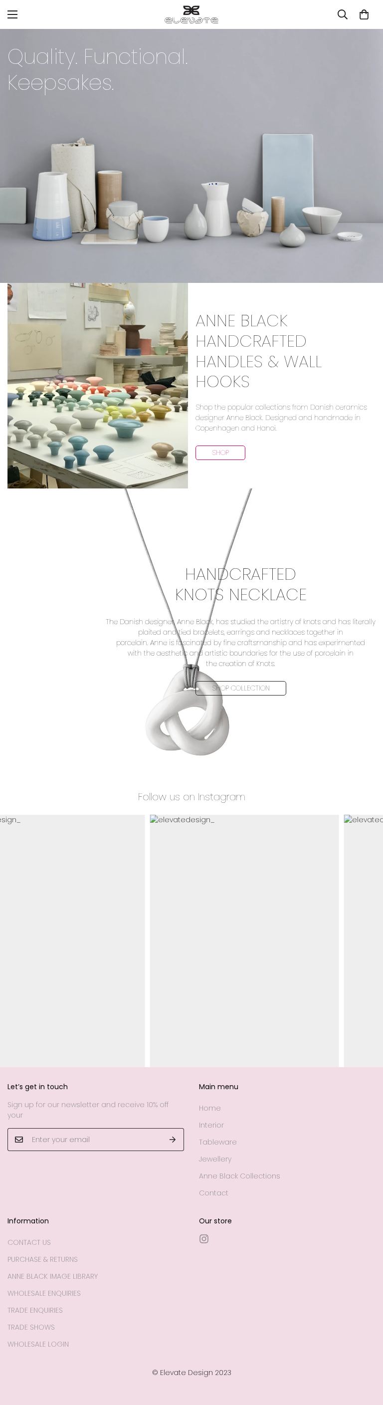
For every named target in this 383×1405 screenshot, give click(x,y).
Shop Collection (241, 688)
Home (210, 1108)
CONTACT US (29, 1242)
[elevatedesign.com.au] (191, 14)
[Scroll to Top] (363, 1350)
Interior (211, 1125)
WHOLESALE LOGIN (38, 1344)
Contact (213, 1193)
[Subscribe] (173, 1139)
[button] (364, 14)
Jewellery (215, 1159)
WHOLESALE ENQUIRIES (44, 1293)
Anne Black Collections (239, 1176)
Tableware (218, 1142)
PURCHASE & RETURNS (42, 1259)
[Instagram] (204, 1239)
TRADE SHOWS (31, 1327)
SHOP (220, 453)
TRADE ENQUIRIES (35, 1310)
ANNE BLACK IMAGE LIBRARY (52, 1276)
